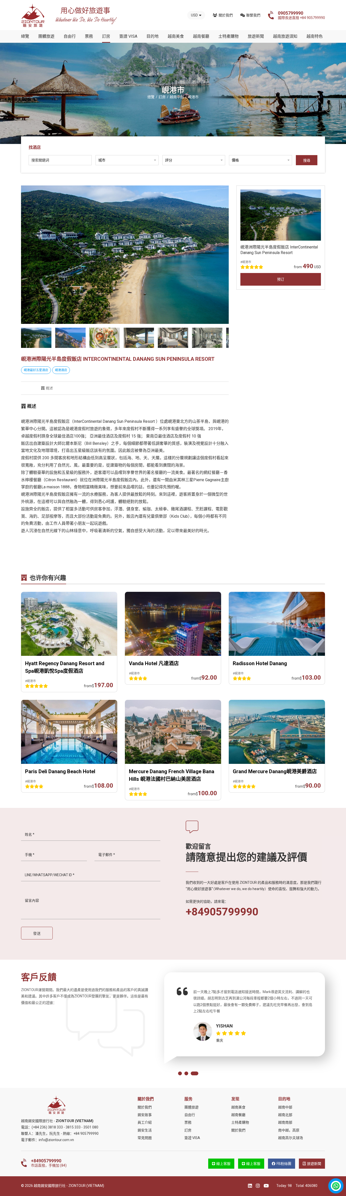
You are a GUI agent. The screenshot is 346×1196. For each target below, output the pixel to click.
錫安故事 (145, 1115)
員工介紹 (145, 1122)
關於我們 (226, 15)
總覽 (25, 36)
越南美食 (176, 36)
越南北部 (285, 1115)
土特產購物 (228, 36)
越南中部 (285, 1107)
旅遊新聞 (256, 36)
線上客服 (223, 1164)
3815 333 (73, 1127)
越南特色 (314, 36)
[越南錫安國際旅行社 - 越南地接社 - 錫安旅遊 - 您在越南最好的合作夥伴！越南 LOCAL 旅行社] (33, 15)
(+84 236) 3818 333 (47, 1127)
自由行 (70, 36)
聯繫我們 (253, 15)
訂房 (106, 36)
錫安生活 (145, 1130)
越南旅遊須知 (285, 36)
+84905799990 (222, 912)
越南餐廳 (201, 36)
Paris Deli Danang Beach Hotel (60, 771)
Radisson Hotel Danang (260, 663)
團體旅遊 (46, 36)
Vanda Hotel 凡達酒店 (154, 663)
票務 (89, 36)
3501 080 (90, 1127)
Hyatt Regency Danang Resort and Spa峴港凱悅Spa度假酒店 (64, 667)
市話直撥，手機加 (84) (49, 1163)
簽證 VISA (128, 36)
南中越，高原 (288, 1130)
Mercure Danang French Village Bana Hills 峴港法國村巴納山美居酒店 (171, 775)
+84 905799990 (86, 1133)
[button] (180, 1073)
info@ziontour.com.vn (56, 1140)
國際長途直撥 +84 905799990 (301, 15)
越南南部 (285, 1122)
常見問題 (145, 1138)
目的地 (152, 36)
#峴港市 (245, 262)
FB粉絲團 (284, 1164)
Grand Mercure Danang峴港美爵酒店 (275, 771)
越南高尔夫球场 (290, 1138)
